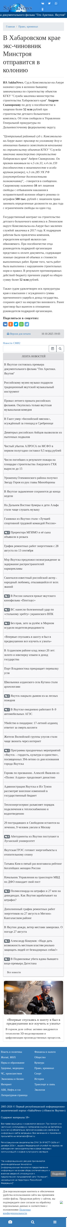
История (39, 1079)
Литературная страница (14, 1095)
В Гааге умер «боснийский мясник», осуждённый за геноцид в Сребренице (28, 421)
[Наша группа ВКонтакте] (42, 3)
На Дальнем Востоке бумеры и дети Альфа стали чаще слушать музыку (31, 507)
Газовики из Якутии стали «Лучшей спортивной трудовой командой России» (30, 521)
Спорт (37, 1073)
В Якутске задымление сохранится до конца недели (32, 494)
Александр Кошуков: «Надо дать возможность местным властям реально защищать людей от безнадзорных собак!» (31, 945)
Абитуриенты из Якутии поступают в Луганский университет (31, 838)
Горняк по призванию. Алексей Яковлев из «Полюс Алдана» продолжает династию (31, 775)
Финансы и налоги (45, 1052)
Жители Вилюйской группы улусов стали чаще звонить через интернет (30, 739)
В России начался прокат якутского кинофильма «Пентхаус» (30, 598)
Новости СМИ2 (11, 343)
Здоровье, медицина (12, 1068)
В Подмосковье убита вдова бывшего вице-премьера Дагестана (31, 961)
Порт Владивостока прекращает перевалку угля (31, 671)
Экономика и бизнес (12, 1079)
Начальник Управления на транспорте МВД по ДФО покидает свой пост (32, 879)
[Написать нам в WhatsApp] (56, 3)
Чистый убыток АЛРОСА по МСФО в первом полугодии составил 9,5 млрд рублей (32, 448)
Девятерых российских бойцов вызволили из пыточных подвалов (33, 435)
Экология (39, 1089)
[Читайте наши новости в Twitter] (49, 3)
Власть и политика (11, 1052)
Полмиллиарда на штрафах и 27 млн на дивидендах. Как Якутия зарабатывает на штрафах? (32, 895)
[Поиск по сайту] (32, 1222)
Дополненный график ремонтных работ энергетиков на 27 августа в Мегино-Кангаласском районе (29, 913)
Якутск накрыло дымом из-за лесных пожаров (31, 698)
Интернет (6, 1084)
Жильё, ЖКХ (8, 1057)
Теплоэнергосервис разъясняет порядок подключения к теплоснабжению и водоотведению (29, 809)
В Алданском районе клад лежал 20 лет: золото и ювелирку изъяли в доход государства (29, 655)
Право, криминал (28, 26)
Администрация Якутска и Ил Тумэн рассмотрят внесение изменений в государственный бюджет (28, 791)
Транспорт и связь (44, 1084)
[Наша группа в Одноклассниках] (42, 9)
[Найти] (60, 348)
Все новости (14, 972)
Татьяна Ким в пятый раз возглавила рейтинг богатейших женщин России (33, 866)
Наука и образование (12, 1062)
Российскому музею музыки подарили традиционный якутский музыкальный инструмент (29, 387)
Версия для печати (20, 333)
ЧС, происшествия (11, 1073)
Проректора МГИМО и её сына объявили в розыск (27, 534)
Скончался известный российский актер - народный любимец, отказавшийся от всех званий (31, 582)
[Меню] (55, 1222)
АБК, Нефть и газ (11, 1089)
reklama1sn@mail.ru (25, 1136)
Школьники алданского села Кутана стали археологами (31, 684)
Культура (39, 1062)
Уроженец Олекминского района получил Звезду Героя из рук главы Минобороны (31, 480)
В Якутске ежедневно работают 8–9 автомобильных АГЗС (30, 711)
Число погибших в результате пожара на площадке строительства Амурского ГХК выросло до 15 (30, 464)
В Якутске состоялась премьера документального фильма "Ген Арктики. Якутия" (30, 369)
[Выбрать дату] (52, 348)
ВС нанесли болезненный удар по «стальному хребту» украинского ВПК (29, 612)
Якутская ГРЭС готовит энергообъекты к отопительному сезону (30, 852)
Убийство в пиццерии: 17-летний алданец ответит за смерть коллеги (31, 725)
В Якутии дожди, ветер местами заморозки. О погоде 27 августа (33, 929)
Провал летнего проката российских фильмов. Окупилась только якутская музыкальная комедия (28, 405)
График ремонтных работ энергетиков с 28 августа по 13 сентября (31, 548)
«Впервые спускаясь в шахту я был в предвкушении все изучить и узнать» (28, 639)
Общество (40, 1057)
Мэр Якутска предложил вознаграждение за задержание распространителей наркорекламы (32, 564)
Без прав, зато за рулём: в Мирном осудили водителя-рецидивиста (29, 625)
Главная (10, 26)
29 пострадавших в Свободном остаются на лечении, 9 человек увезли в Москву (32, 825)
